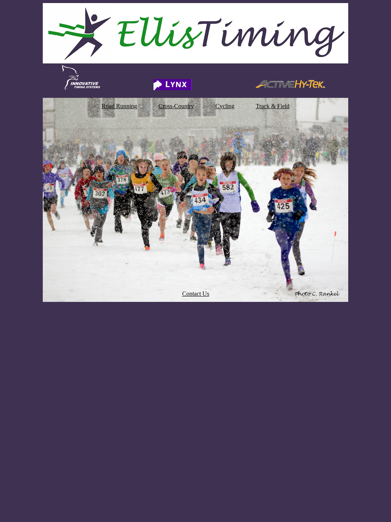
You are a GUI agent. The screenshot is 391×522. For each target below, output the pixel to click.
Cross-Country (176, 106)
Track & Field (272, 106)
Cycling (224, 106)
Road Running (119, 106)
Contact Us (195, 293)
